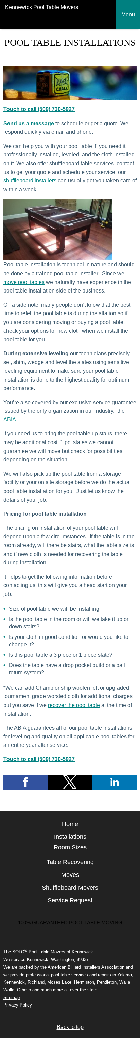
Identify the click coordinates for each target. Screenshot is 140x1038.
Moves (70, 874)
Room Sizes (70, 847)
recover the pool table (74, 705)
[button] (25, 782)
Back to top (70, 1027)
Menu (128, 14)
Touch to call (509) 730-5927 (39, 109)
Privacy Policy (17, 1005)
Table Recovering (70, 862)
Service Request (70, 900)
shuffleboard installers (29, 180)
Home (70, 824)
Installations (70, 836)
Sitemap (11, 997)
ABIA (9, 420)
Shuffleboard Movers (70, 887)
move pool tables (24, 282)
